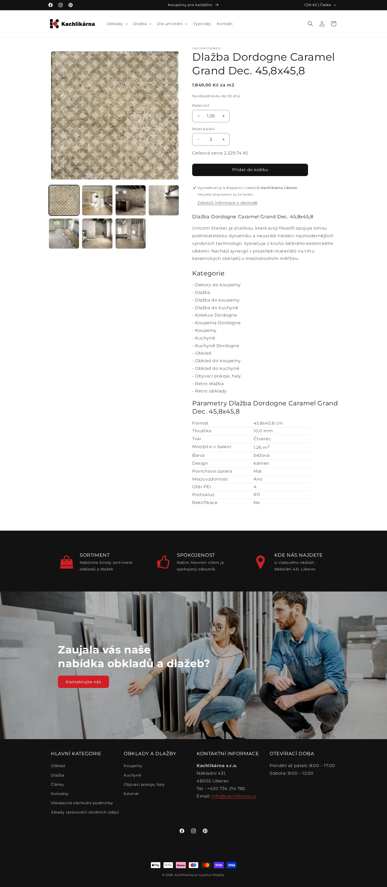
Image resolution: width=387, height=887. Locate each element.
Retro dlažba (209, 383)
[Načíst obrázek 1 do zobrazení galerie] (64, 200)
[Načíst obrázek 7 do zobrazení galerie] (130, 233)
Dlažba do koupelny (217, 300)
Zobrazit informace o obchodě (227, 202)
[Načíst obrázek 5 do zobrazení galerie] (64, 233)
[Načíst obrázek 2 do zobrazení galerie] (97, 200)
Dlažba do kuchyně (216, 307)
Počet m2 (200, 105)
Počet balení (203, 129)
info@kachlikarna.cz (233, 796)
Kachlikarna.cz (186, 875)
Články (57, 784)
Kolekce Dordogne (216, 315)
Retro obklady (211, 391)
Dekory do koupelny (218, 284)
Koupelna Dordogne (218, 322)
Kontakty (60, 793)
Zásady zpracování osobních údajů (85, 812)
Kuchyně (205, 338)
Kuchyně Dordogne (217, 345)
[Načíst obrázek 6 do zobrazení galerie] (97, 233)
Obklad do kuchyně (217, 368)
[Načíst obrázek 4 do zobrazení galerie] (163, 200)
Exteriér (131, 793)
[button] (116, 23)
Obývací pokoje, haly (218, 376)
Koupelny (206, 330)
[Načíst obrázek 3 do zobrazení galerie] (130, 200)
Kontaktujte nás (83, 681)
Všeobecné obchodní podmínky (82, 803)
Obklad (203, 353)
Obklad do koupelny (218, 360)
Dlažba (202, 292)
